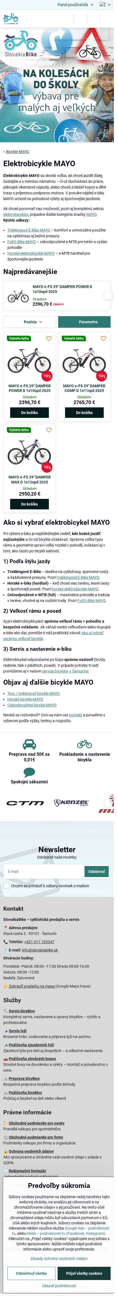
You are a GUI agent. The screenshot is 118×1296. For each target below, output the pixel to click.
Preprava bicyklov (24, 1078)
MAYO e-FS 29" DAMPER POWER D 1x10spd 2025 (62, 289)
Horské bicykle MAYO (25, 699)
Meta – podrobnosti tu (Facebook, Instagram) (66, 1233)
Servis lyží (18, 1031)
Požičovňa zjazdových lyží (31, 1045)
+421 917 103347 (39, 942)
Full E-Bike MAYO (21, 242)
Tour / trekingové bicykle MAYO (33, 693)
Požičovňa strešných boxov (32, 1058)
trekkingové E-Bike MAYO (78, 577)
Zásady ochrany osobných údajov (59, 1258)
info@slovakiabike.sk (40, 950)
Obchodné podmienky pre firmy (36, 1137)
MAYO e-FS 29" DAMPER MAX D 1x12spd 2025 (30, 479)
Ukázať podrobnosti (59, 1286)
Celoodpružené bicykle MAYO (32, 705)
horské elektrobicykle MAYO (75, 589)
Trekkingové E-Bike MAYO (28, 230)
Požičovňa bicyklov (25, 1092)
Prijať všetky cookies (84, 1273)
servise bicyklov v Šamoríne (65, 671)
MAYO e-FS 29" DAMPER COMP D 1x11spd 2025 (84, 388)
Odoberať (96, 871)
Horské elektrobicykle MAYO (31, 253)
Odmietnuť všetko (31, 1273)
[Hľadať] (80, 18)
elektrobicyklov (15, 214)
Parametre (88, 322)
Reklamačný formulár (27, 1171)
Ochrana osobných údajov (31, 1151)
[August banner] (57, 86)
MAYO (91, 214)
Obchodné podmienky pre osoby (36, 1123)
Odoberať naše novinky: (57, 857)
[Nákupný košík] (93, 18)
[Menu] (107, 18)
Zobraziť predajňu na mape (32, 986)
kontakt (75, 715)
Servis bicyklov (22, 1011)
